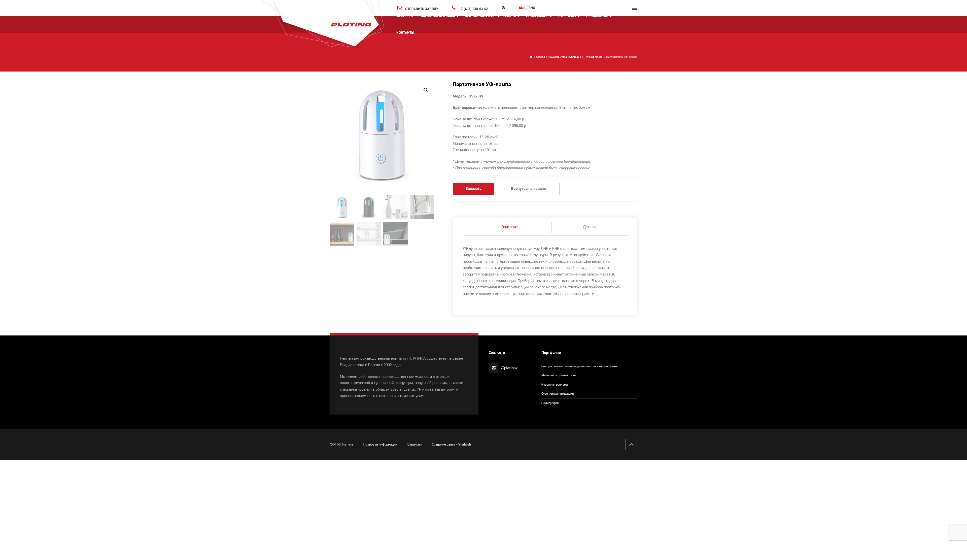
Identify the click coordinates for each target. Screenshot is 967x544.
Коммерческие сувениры (564, 57)
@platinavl (510, 368)
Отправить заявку (421, 9)
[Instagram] (503, 8)
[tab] (510, 227)
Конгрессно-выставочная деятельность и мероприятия (579, 366)
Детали (589, 227)
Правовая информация (380, 445)
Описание (509, 227)
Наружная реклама (554, 384)
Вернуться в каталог (529, 189)
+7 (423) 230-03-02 (473, 9)
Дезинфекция (593, 57)
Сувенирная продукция (557, 393)
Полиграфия (550, 403)
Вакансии (414, 445)
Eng (532, 8)
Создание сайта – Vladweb (451, 445)
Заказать (473, 189)
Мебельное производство (559, 375)
